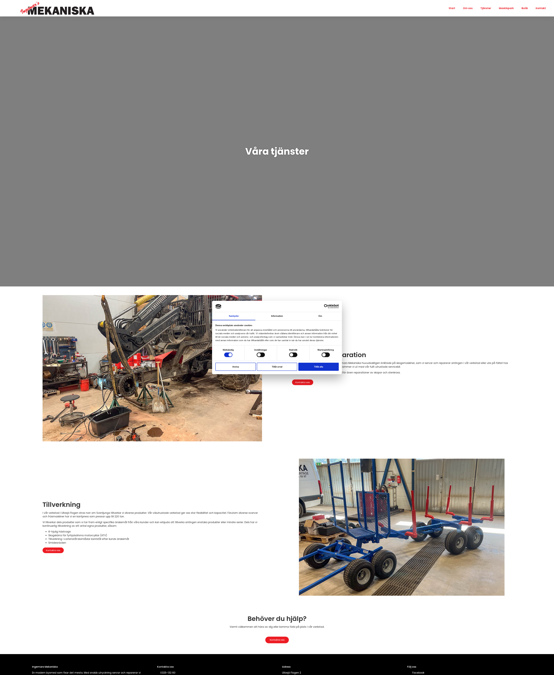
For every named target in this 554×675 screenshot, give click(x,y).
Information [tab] (277, 316)
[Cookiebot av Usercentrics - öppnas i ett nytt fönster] (326, 306)
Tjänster (485, 8)
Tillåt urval (277, 366)
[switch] (261, 354)
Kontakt (541, 8)
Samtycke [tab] (234, 316)
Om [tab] (320, 316)
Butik (525, 8)
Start (452, 8)
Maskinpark (506, 8)
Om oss (468, 8)
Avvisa (235, 366)
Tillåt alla (318, 366)
